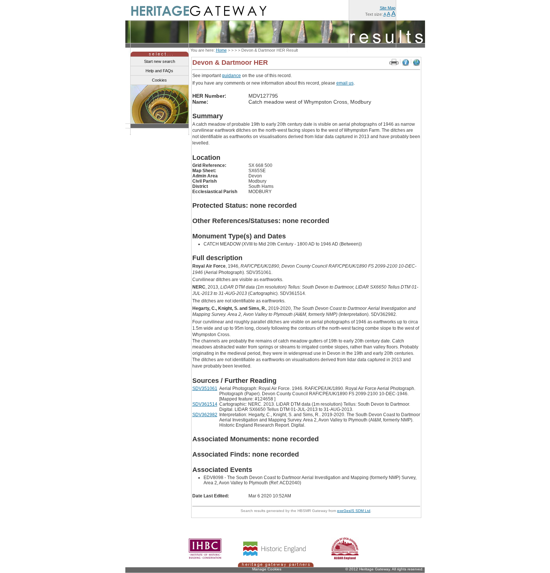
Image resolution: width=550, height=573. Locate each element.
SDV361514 (204, 404)
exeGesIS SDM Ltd (353, 511)
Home (221, 50)
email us (345, 83)
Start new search (159, 61)
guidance (231, 75)
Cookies (159, 80)
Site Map (387, 8)
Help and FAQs (159, 70)
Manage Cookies (266, 569)
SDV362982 (204, 414)
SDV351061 (204, 388)
